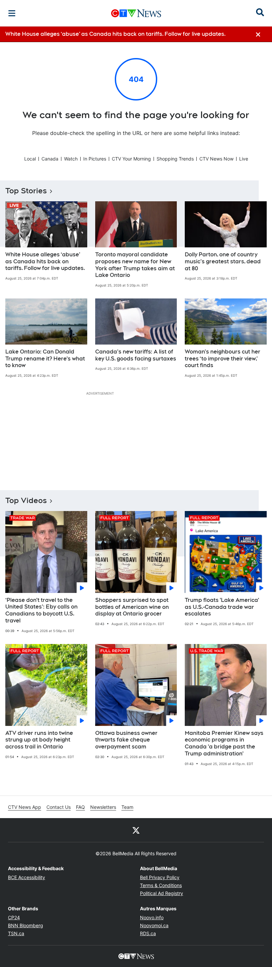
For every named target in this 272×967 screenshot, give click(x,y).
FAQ (80, 807)
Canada (49, 158)
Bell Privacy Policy (159, 877)
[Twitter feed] (136, 830)
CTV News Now (216, 158)
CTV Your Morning (131, 158)
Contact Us (58, 807)
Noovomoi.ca (154, 925)
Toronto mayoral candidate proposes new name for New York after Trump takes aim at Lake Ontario (135, 264)
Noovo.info (152, 917)
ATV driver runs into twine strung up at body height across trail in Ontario (39, 740)
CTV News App (24, 807)
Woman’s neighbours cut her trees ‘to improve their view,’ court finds (222, 359)
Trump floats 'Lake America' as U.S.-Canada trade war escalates (222, 607)
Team (127, 807)
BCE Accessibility (26, 877)
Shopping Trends (175, 158)
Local (30, 158)
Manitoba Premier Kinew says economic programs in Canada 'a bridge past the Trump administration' (224, 743)
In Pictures (94, 158)
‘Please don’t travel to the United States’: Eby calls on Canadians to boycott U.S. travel (41, 610)
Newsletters (103, 807)
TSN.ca (16, 933)
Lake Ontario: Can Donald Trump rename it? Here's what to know (45, 359)
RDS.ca (148, 933)
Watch (71, 158)
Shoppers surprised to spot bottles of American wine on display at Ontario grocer (132, 607)
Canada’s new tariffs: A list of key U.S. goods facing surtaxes (135, 355)
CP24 (14, 917)
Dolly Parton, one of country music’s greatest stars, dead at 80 (223, 261)
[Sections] (12, 13)
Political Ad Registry (161, 893)
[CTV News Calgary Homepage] (136, 13)
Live (243, 158)
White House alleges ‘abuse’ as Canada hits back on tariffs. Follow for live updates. (45, 261)
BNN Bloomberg (25, 925)
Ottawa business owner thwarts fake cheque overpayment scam (126, 740)
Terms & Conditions (161, 885)
